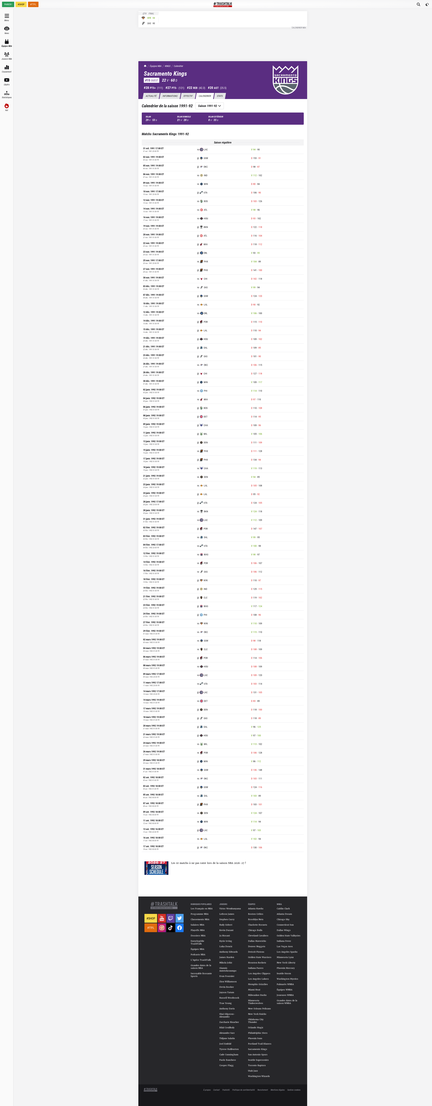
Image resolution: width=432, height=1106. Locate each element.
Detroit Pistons (256, 952)
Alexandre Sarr (227, 1033)
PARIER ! (8, 4)
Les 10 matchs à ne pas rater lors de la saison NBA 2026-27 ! (208, 863)
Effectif (188, 95)
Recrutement (263, 1089)
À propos (207, 1089)
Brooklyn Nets (255, 919)
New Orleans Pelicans (259, 1008)
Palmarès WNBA (285, 984)
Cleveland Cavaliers (258, 935)
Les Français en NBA (201, 908)
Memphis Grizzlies (258, 984)
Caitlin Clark (283, 908)
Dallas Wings (284, 930)
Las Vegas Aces (285, 946)
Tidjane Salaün (227, 1038)
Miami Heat (254, 989)
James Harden (226, 957)
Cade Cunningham (228, 1054)
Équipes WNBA (284, 989)
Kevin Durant (226, 930)
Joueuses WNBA (285, 995)
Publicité (226, 1089)
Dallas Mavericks (257, 941)
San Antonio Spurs (257, 1054)
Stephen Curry (226, 919)
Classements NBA (200, 919)
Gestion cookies (293, 1089)
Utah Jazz (253, 1071)
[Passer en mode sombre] (427, 4)
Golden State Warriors (259, 957)
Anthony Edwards (228, 952)
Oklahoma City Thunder (255, 1021)
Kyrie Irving (225, 941)
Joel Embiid (225, 1043)
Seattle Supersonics (258, 1060)
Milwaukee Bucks (257, 995)
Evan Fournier (226, 976)
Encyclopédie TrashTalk (197, 942)
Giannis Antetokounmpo (227, 969)
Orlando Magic (255, 1027)
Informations (170, 95)
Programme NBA (199, 914)
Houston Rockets (257, 962)
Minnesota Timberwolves (255, 1002)
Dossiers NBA (198, 935)
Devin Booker (226, 987)
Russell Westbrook (229, 998)
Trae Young (225, 1003)
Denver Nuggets (256, 946)
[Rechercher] (418, 4)
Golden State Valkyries (288, 935)
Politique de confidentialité (243, 1089)
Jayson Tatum (226, 992)
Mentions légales (278, 1089)
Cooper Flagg (226, 1065)
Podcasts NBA (198, 954)
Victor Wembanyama (230, 908)
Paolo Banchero (227, 1060)
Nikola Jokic (225, 962)
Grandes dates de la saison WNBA (287, 1002)
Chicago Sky (283, 919)
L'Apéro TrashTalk (201, 960)
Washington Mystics (287, 979)
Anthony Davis (227, 1008)
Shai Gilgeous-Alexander (227, 1015)
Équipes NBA (155, 66)
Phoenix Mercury (286, 968)
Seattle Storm (284, 973)
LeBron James (226, 914)
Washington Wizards (259, 1076)
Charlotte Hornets (257, 925)
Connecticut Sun (285, 925)
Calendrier (178, 66)
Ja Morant (224, 935)
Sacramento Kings (257, 1049)
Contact (216, 1089)
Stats (220, 95)
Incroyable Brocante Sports (201, 975)
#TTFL (33, 4)
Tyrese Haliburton (229, 1049)
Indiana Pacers (255, 968)
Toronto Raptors (257, 1065)
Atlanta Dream (284, 914)
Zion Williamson (228, 981)
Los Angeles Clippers (259, 973)
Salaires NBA (197, 925)
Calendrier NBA (299, 27)
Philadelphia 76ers (257, 1033)
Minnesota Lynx (285, 957)
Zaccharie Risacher (229, 1022)
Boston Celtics (255, 914)
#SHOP (21, 4)
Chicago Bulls (255, 930)
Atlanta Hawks (255, 908)
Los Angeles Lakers (258, 979)
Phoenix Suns (255, 1038)
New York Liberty (286, 962)
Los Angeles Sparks (287, 952)
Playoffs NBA (198, 930)
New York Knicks (257, 1014)
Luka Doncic (225, 946)
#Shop (150, 918)
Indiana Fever (284, 941)
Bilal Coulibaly (226, 1027)
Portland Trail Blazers (259, 1043)
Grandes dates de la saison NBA (201, 966)
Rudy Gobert (225, 925)
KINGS (167, 66)
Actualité (151, 95)
